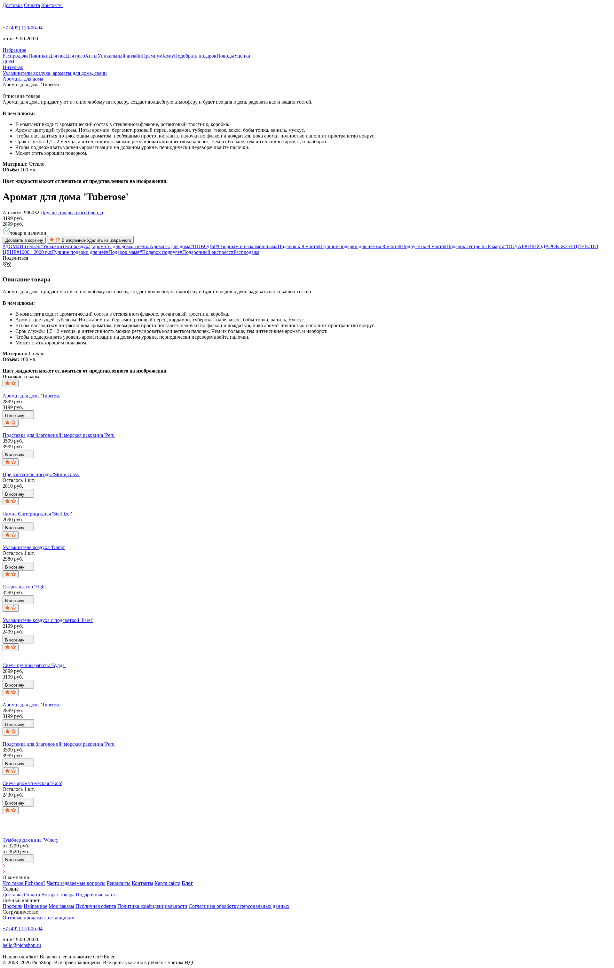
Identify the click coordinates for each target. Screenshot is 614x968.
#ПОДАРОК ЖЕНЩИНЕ (560, 246)
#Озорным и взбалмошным (245, 246)
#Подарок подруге (159, 252)
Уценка (242, 56)
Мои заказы (61, 906)
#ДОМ (10, 246)
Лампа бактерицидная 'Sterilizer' (37, 513)
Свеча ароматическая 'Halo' (32, 783)
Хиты (91, 56)
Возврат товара (58, 894)
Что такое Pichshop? (24, 883)
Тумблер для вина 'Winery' (31, 840)
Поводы (225, 56)
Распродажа (15, 56)
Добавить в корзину (24, 240)
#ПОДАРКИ (518, 246)
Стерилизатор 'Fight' (25, 586)
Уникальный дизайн (120, 56)
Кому (168, 56)
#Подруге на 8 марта (421, 246)
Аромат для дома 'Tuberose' (32, 395)
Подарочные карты (97, 894)
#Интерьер (28, 246)
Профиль (12, 906)
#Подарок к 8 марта (296, 246)
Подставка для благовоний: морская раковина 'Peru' (59, 435)
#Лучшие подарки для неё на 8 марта (358, 246)
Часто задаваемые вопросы (76, 883)
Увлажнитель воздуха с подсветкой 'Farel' (48, 620)
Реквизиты (118, 883)
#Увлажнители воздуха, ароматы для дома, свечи (93, 246)
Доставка (13, 5)
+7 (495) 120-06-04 (23, 27)
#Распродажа (245, 252)
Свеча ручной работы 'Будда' (34, 665)
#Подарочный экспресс (205, 252)
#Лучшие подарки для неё (77, 252)
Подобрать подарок (195, 56)
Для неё (57, 56)
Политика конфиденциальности (152, 906)
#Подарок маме (122, 252)
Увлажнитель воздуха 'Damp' (34, 547)
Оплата (32, 5)
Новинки (38, 56)
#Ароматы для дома (168, 246)
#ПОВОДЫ (203, 246)
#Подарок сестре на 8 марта (474, 246)
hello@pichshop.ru (22, 945)
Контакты (52, 5)
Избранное (35, 906)
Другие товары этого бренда (72, 212)
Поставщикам (59, 917)
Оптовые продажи (23, 917)
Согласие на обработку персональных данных (239, 906)
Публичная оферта (95, 906)
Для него (75, 56)
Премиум (152, 56)
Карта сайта (167, 883)
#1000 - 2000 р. (33, 252)
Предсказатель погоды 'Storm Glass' (41, 474)
